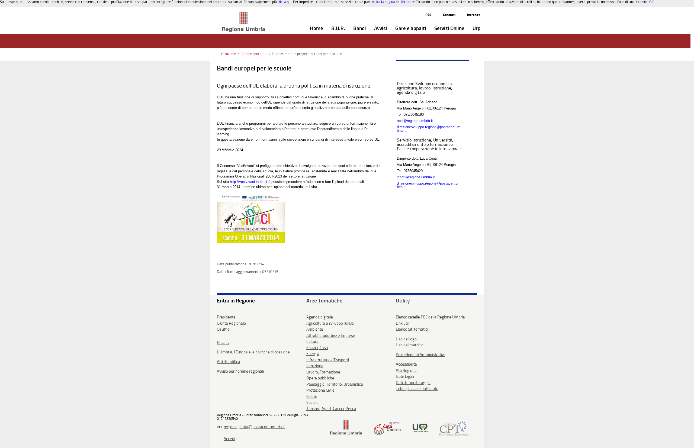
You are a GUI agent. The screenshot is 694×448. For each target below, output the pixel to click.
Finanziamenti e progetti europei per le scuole (307, 54)
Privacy (223, 342)
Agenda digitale (319, 317)
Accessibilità (406, 364)
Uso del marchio (409, 345)
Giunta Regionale (231, 323)
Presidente (226, 317)
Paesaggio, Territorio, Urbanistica (334, 384)
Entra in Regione (236, 300)
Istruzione (228, 54)
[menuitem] (316, 28)
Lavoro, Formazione (323, 372)
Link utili (402, 323)
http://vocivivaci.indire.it (249, 182)
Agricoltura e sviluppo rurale (330, 323)
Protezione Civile (320, 390)
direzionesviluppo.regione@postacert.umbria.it (429, 129)
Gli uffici (223, 329)
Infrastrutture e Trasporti (327, 359)
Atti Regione (406, 370)
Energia (312, 353)
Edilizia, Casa (317, 347)
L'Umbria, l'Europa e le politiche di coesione (253, 352)
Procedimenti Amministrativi (420, 354)
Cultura (312, 341)
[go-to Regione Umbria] (243, 14)
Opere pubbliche (320, 378)
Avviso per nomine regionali (240, 371)
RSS (428, 15)
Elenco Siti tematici (412, 329)
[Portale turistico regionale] (420, 428)
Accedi (229, 438)
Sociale (312, 402)
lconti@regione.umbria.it (416, 177)
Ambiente (314, 329)
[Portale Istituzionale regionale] (346, 428)
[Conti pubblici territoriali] (453, 428)
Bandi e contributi (254, 54)
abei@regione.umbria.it (415, 121)
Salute (311, 396)
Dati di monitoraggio (413, 382)
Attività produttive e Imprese (330, 335)
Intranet (473, 15)
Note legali (405, 376)
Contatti (449, 15)
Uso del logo (406, 339)
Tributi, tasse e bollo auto (417, 388)
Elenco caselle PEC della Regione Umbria (430, 317)
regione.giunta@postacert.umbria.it (254, 426)
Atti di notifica (228, 361)
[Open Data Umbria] (387, 428)
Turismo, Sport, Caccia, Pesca (331, 408)
